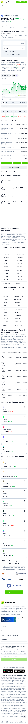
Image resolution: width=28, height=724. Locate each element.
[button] (14, 167)
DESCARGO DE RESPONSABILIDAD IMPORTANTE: (14, 675)
